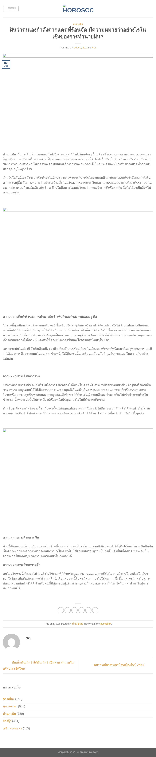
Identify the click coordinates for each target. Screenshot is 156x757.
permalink (105, 623)
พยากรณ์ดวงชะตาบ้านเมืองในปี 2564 (119, 665)
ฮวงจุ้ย (7, 721)
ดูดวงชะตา (10, 706)
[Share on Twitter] (74, 610)
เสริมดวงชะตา (12, 728)
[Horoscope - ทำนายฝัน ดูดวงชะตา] (78, 8)
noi (94, 48)
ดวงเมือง (8, 699)
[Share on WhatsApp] (61, 610)
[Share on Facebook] (67, 610)
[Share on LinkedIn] (95, 610)
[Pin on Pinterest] (88, 610)
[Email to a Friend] (81, 610)
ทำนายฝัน (78, 24)
